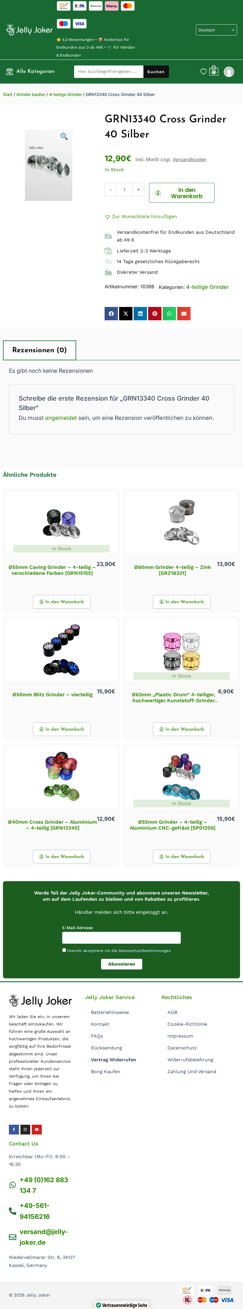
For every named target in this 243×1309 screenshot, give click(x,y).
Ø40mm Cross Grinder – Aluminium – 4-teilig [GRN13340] (52, 825)
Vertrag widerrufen (113, 1059)
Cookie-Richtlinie (187, 1024)
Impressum (180, 1036)
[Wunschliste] (204, 72)
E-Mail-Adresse (77, 927)
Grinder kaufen (30, 94)
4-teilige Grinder (65, 94)
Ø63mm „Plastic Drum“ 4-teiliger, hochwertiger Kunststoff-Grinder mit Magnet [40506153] (173, 701)
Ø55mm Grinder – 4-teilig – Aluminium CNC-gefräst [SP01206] (172, 825)
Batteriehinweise (110, 1012)
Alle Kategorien (35, 71)
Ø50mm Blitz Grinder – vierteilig (52, 694)
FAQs (97, 1036)
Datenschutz (182, 1048)
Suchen (156, 71)
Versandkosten (189, 159)
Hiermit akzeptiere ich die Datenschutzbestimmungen (119, 950)
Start (7, 94)
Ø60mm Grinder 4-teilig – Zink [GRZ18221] (172, 570)
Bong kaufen (105, 1071)
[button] (141, 216)
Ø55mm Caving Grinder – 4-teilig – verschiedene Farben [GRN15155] (52, 570)
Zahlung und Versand (191, 1071)
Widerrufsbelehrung (190, 1059)
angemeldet (61, 418)
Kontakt (100, 1024)
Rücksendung (106, 1048)
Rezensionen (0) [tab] (39, 350)
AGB (172, 1012)
